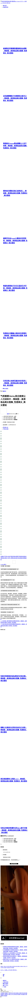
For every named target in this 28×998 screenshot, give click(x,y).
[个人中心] (3, 975)
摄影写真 (18, 556)
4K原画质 (2, 993)
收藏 (3, 566)
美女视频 (6, 982)
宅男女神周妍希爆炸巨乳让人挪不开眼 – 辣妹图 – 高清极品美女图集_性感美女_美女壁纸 (14, 830)
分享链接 (8, 566)
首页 (5, 5)
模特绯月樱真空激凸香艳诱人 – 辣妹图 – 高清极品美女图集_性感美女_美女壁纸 (15, 193)
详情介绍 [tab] (6, 427)
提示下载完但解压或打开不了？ (7, 579)
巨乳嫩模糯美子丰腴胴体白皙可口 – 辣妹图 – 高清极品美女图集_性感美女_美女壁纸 (15, 98)
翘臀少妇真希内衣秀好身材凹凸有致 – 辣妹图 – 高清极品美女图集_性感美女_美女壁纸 (14, 730)
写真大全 (7, 556)
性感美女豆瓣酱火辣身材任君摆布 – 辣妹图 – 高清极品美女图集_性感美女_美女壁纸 (15, 335)
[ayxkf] (4, 413)
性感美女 (14, 556)
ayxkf (3, 564)
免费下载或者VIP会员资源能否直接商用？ (9, 569)
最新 (8, 413)
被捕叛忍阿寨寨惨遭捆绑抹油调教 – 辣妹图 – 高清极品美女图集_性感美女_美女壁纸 (15, 51)
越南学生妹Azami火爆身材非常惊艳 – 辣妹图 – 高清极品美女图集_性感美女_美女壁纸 (15, 240)
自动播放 (6, 388)
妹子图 (10, 556)
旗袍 (21, 556)
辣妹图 (13, 967)
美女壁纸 (20, 558)
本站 (5, 980)
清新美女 (3, 558)
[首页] (3, 974)
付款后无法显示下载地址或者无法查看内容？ (9, 604)
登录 (5, 391)
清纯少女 (7, 558)
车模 (23, 558)
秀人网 (10, 558)
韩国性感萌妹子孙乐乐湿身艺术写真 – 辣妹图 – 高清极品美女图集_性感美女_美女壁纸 (15, 288)
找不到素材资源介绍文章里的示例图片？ (8, 590)
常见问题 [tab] (6, 429)
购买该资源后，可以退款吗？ (6, 612)
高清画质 (5, 995)
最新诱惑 (6, 7)
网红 (13, 558)
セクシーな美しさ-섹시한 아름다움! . (9, 970)
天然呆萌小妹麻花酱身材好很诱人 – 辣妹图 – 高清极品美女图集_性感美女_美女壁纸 (15, 383)
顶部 (5, 986)
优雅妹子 (3, 556)
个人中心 (6, 985)
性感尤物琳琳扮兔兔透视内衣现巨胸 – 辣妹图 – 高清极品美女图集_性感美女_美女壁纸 (14, 678)
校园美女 (24, 556)
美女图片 (16, 558)
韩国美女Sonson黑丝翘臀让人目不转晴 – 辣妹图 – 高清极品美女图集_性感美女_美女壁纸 (15, 146)
